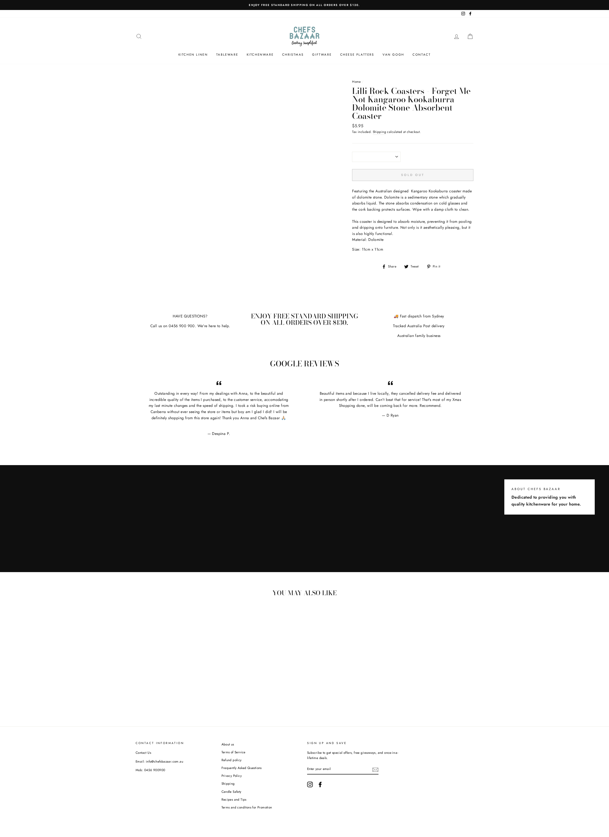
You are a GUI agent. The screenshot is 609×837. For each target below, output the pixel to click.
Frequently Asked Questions (241, 767)
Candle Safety (231, 791)
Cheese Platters (357, 54)
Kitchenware (260, 54)
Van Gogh (393, 54)
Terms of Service (233, 752)
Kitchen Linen (193, 54)
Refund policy (231, 760)
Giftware (322, 54)
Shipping (379, 131)
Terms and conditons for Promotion (246, 807)
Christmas (293, 54)
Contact (422, 54)
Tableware (227, 54)
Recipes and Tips (233, 799)
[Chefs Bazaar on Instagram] (310, 784)
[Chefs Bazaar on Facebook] (320, 784)
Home (356, 81)
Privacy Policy (231, 775)
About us (227, 744)
